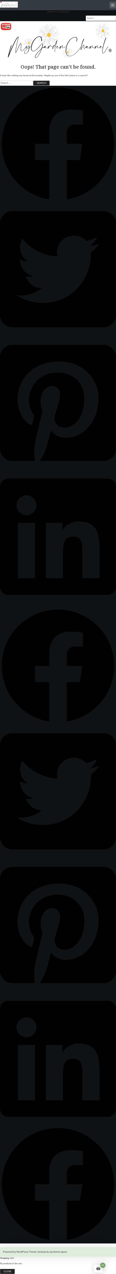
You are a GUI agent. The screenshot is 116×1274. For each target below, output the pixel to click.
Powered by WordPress (15, 1252)
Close (7, 1271)
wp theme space (58, 1252)
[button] (58, 201)
